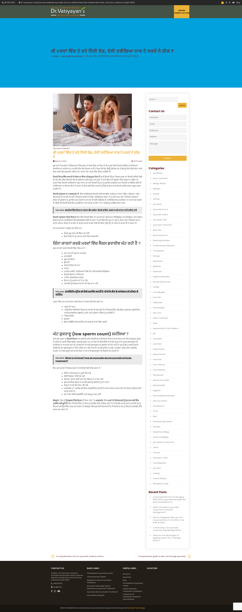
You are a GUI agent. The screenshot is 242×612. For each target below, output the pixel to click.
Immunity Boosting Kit (95, 595)
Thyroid (156, 452)
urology (156, 473)
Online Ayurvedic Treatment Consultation (132, 590)
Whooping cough (160, 483)
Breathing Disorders (161, 240)
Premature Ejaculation (163, 421)
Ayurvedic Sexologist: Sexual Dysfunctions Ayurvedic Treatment (101, 587)
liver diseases (159, 370)
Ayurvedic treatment (72, 56)
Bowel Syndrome (160, 235)
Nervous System (160, 401)
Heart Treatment (160, 318)
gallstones (157, 302)
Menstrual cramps (161, 380)
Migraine (156, 390)
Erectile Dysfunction (162, 282)
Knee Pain (157, 359)
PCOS (155, 411)
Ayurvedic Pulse (160, 219)
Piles (155, 416)
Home (55, 56)
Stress (155, 447)
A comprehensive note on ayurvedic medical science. (80, 556)
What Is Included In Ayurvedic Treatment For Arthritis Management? (166, 510)
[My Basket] (222, 2)
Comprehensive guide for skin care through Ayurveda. (162, 556)
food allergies (159, 292)
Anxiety (156, 194)
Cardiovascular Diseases (163, 245)
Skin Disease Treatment (163, 442)
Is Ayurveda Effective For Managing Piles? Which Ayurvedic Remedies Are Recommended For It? (169, 499)
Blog (238, 2)
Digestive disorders (161, 276)
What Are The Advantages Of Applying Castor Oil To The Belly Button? (167, 538)
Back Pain (157, 230)
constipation (158, 251)
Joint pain (157, 344)
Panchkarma (158, 406)
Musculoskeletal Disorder (164, 395)
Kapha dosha (159, 349)
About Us (126, 574)
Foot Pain (157, 297)
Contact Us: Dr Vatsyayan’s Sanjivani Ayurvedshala (132, 596)
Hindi (155, 323)
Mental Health (159, 385)
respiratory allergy (161, 432)
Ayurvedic (157, 204)
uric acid (157, 468)
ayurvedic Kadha (160, 214)
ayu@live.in (57, 587)
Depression (158, 261)
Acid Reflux (158, 173)
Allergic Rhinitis (159, 183)
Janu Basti (157, 338)
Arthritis (156, 199)
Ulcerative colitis (160, 458)
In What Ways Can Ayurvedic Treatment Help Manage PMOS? (167, 528)
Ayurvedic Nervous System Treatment (102, 592)
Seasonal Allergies (161, 437)
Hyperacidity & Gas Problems (165, 328)
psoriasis (156, 426)
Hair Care (157, 313)
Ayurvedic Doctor (160, 209)
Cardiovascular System (96, 577)
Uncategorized (159, 463)
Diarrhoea (157, 271)
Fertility (156, 287)
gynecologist (159, 307)
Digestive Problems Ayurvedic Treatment (99, 581)
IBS (154, 333)
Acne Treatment (160, 178)
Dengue (156, 256)
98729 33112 (9, 2)
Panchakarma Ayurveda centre (100, 573)
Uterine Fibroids (159, 478)
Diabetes (157, 266)
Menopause (158, 375)
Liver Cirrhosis (159, 364)
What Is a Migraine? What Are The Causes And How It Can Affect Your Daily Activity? (168, 520)
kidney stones (159, 354)
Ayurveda (127, 577)
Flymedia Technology (136, 608)
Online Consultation (181, 11)
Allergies (156, 188)
